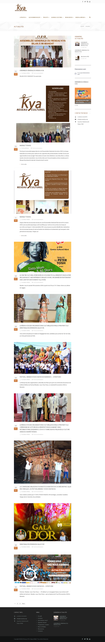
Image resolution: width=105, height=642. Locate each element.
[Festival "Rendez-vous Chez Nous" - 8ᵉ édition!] (42, 569)
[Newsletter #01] (42, 192)
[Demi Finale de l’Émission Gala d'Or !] (42, 522)
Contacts (40, 631)
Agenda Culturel (42, 622)
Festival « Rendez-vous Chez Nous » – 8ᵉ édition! (36, 586)
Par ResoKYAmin (25, 148)
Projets (45, 17)
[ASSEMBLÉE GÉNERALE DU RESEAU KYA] (42, 51)
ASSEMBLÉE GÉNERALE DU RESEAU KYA (32, 70)
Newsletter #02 (25, 145)
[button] (77, 96)
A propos (23, 17)
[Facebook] (83, 1)
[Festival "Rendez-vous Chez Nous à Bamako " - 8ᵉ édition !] (42, 358)
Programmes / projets (43, 624)
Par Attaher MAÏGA (25, 73)
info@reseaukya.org (83, 119)
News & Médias (80, 17)
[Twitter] (85, 1)
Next (23, 603)
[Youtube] (90, 1)
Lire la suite (23, 164)
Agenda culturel (56, 17)
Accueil (40, 616)
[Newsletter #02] (42, 112)
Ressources (69, 17)
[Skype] (87, 1)
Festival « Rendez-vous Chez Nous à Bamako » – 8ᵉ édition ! (40, 377)
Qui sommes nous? (34, 17)
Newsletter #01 (25, 217)
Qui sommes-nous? (43, 620)
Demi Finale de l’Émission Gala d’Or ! (32, 544)
